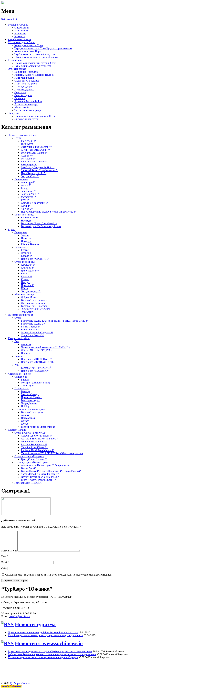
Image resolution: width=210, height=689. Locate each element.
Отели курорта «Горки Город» (31, 462)
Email (5, 562)
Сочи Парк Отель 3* (32, 335)
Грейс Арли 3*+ (30, 270)
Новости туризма (35, 624)
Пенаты (25, 353)
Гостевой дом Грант (32, 412)
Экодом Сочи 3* (30, 176)
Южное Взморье (30, 244)
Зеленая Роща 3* (30, 194)
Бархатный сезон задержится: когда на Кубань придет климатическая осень (50, 651)
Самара (25, 420)
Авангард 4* (28, 182)
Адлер (11, 229)
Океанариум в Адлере (26, 80)
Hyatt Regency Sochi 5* (33, 173)
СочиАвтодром (23, 95)
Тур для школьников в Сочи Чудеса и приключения (43, 48)
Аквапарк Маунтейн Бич (28, 101)
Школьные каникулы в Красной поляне (36, 57)
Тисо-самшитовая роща (27, 110)
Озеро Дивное (29, 403)
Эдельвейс (27, 311)
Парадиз (25, 282)
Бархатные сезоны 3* (33, 323)
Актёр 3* (26, 185)
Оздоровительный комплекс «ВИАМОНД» (45, 347)
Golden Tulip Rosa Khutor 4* (36, 435)
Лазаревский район (19, 338)
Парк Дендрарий (23, 86)
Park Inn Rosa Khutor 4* (34, 444)
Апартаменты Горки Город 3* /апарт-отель (45, 465)
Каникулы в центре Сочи (28, 45)
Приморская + (29, 418)
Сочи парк (20, 92)
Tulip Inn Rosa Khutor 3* (34, 447)
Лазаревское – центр (19, 373)
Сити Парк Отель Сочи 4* (36, 149)
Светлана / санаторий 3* (34, 202)
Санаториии (21, 179)
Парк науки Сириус (25, 83)
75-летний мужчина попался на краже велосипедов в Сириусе (43, 657)
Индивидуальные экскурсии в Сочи (34, 116)
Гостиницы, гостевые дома (29, 409)
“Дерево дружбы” (24, 89)
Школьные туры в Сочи (21, 42)
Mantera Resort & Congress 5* (37, 332)
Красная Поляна (17, 429)
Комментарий (9, 550)
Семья (24, 423)
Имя (4, 556)
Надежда (26, 220)
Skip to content (9, 19)
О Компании (21, 27)
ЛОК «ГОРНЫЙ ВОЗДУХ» (36, 350)
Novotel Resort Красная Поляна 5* (40, 476)
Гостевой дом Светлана (34, 300)
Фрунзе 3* (27, 208)
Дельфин (26, 252)
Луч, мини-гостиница (33, 303)
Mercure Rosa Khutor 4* (34, 441)
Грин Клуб (27, 143)
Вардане (19, 356)
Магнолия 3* (28, 158)
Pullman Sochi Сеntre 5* (34, 161)
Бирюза (25, 379)
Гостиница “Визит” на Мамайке (39, 223)
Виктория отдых (30, 400)
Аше (17, 364)
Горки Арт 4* (28, 468)
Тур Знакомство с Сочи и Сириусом (34, 54)
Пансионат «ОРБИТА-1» (35, 258)
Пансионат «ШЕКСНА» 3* (36, 359)
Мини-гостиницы (24, 214)
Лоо (16, 341)
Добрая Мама (28, 297)
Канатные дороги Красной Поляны (34, 74)
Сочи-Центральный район (22, 135)
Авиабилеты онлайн (19, 39)
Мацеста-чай (21, 107)
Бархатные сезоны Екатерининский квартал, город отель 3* (54, 320)
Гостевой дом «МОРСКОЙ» (39, 367)
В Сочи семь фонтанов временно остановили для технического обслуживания (52, 654)
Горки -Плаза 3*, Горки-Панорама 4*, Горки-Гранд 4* (51, 471)
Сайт (4, 568)
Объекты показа (17, 68)
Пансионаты (21, 247)
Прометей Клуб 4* (31, 397)
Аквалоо (26, 344)
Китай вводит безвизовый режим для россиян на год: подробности (45, 635)
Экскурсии (14, 113)
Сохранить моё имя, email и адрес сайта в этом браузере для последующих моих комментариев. (58, 574)
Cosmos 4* (27, 155)
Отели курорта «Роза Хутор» (30, 432)
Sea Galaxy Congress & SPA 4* (37, 167)
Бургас (25, 250)
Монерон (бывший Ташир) (36, 382)
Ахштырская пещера (26, 104)
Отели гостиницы (24, 261)
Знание (25, 235)
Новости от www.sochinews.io (49, 643)
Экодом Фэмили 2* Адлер (35, 308)
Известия (26, 238)
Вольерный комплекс (26, 71)
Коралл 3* (26, 255)
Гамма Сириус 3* (31, 326)
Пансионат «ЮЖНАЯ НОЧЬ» (38, 362)
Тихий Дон (27, 385)
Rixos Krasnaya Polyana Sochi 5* (38, 479)
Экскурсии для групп (26, 119)
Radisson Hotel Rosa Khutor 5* (37, 450)
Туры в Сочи (15, 60)
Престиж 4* (27, 285)
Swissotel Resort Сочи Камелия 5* (39, 170)
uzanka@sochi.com (20, 616)
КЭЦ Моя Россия (24, 77)
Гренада (25, 391)
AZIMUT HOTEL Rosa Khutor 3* (39, 438)
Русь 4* (25, 199)
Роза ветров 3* (29, 164)
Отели (17, 138)
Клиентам (20, 33)
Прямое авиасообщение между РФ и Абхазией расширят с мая (43, 632)
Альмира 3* (27, 267)
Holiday (25, 406)
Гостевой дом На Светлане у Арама (41, 226)
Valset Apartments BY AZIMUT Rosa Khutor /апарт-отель (52, 453)
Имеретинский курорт (20, 314)
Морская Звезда (30, 394)
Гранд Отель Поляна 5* (34, 459)
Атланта (25, 415)
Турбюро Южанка (18, 24)
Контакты (19, 36)
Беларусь (26, 188)
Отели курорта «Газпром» (29, 456)
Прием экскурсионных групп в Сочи (35, 63)
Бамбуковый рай (30, 217)
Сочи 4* (25, 205)
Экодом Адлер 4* (31, 291)
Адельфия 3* (28, 264)
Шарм (24, 288)
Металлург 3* (28, 197)
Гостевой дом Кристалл (34, 306)
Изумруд (26, 241)
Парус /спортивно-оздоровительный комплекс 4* (48, 211)
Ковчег (25, 279)
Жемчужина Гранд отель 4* (36, 146)
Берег (24, 273)
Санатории (20, 232)
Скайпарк (19, 98)
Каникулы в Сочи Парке (28, 51)
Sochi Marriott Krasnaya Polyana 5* (40, 474)
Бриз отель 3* (28, 141)
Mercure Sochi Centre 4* (34, 152)
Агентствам (21, 30)
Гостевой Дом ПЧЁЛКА (28, 482)
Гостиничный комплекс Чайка (38, 426)
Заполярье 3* (28, 191)
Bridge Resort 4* (30, 329)
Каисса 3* (26, 276)
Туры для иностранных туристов (32, 66)
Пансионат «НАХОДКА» (35, 370)
